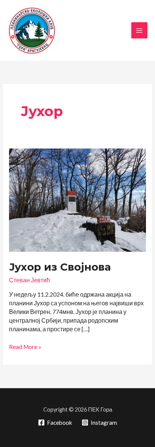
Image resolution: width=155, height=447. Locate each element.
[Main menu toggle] (139, 30)
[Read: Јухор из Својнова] (77, 199)
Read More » (25, 347)
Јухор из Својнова (60, 267)
